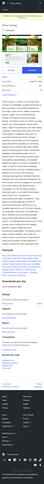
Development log (8, 360)
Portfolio (14, 267)
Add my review (7, 303)
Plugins (26, 404)
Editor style (17, 258)
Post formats (22, 267)
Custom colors (26, 255)
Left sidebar (36, 264)
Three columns (23, 272)
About (4, 396)
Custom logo (36, 255)
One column (6, 267)
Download (32, 70)
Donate (27, 422)
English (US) (6, 345)
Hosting (5, 404)
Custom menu (7, 258)
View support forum (9, 317)
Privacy (5, 408)
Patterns (26, 408)
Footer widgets (32, 261)
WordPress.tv (8, 426)
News (4, 400)
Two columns (11, 275)
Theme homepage (8, 95)
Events (26, 419)
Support (5, 419)
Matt (5, 437)
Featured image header (29, 258)
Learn (4, 415)
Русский (15, 345)
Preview (11, 70)
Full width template (15, 264)
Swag (26, 426)
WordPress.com (9, 433)
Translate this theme (9, 350)
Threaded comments (9, 272)
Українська (25, 345)
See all (39, 303)
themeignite (10, 30)
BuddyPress (8, 445)
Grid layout (27, 264)
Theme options (29, 269)
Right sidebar (32, 267)
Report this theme (8, 332)
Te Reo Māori (12, 454)
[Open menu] (40, 3)
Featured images (8, 261)
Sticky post (20, 269)
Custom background (13, 255)
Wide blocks (21, 275)
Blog (3, 255)
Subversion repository (10, 363)
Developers (6, 422)
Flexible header (20, 261)
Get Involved (28, 415)
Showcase (27, 396)
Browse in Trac (7, 365)
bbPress (6, 441)
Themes (5, 10)
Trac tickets (6, 368)
